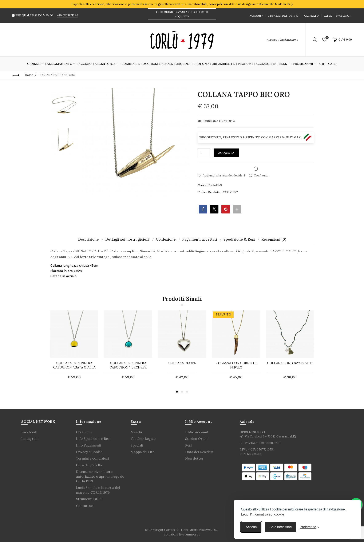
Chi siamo (84, 432)
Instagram (30, 438)
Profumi (245, 64)
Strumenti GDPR (89, 499)
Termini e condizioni (92, 458)
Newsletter (194, 458)
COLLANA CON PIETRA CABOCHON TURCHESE (128, 365)
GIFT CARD (328, 64)
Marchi (136, 432)
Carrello (311, 15)
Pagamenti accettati (199, 239)
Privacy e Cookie (89, 452)
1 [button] (177, 392)
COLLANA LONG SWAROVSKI (290, 363)
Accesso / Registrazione (282, 39)
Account (256, 15)
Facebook (29, 432)
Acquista (226, 153)
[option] (64, 105)
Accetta (251, 526)
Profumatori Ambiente (214, 64)
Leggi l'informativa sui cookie (262, 514)
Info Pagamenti (88, 445)
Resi (188, 445)
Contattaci (85, 506)
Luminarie (131, 64)
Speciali (137, 445)
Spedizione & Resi (239, 239)
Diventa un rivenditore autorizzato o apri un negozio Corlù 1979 (100, 476)
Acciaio (85, 64)
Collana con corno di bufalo (236, 365)
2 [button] (182, 392)
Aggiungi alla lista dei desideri (224, 175)
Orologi (183, 64)
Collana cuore (182, 363)
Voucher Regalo (143, 438)
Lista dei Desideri (199, 452)
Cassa (328, 15)
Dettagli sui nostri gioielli (127, 239)
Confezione (166, 239)
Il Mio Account (197, 432)
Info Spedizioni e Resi (93, 438)
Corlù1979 (215, 185)
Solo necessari (280, 526)
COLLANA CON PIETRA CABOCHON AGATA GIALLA (74, 365)
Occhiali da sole (158, 64)
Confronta (261, 175)
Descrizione (88, 239)
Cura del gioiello (89, 465)
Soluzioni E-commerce (182, 534)
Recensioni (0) (273, 239)
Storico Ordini (196, 438)
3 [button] (187, 392)
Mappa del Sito (143, 452)
